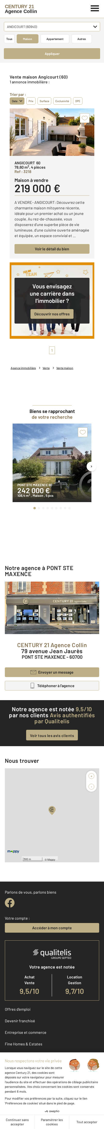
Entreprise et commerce (25, 1032)
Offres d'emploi (17, 1009)
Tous (9, 38)
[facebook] (10, 903)
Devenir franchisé (20, 1020)
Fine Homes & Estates (23, 1044)
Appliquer (52, 54)
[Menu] (95, 7)
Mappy (51, 859)
